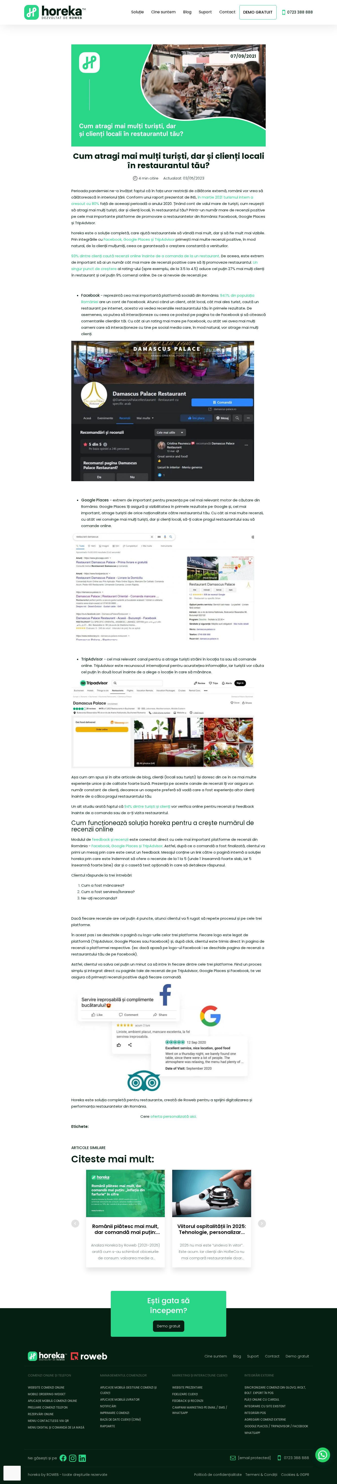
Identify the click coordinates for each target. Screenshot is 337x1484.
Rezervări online (41, 1414)
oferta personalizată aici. (173, 1116)
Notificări (108, 1406)
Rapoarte (107, 1426)
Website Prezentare (187, 1387)
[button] (322, 1454)
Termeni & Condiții (261, 1474)
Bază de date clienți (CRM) (120, 1419)
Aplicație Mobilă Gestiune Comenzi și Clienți (128, 1390)
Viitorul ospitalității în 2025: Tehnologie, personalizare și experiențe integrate (211, 1229)
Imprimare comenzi (114, 1413)
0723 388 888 (300, 12)
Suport (205, 12)
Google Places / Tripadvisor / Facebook (276, 1426)
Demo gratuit (258, 12)
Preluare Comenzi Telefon (48, 1407)
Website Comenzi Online (46, 1387)
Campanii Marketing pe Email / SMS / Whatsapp (199, 1410)
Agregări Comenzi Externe (265, 1419)
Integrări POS (255, 1413)
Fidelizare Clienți (185, 1394)
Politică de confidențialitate (218, 1474)
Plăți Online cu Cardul (261, 1399)
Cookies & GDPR (295, 1474)
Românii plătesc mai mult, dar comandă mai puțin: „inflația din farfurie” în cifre (125, 1229)
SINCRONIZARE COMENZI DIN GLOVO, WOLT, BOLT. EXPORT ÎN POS (275, 1390)
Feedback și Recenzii (187, 1401)
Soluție (137, 12)
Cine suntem (163, 12)
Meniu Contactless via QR (48, 1421)
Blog (187, 12)
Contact (227, 12)
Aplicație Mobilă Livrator (120, 1399)
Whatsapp (252, 1433)
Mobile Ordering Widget (47, 1394)
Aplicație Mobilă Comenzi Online (52, 1401)
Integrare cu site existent (265, 1406)
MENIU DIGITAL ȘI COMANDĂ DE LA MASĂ (56, 1427)
